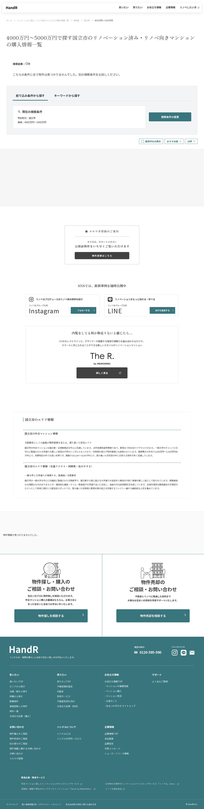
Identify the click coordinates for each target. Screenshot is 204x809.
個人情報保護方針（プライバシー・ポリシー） (42, 804)
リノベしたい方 (188, 7)
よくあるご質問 (160, 681)
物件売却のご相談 (18, 738)
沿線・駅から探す (18, 691)
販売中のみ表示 (153, 141)
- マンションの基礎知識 (116, 686)
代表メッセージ (112, 748)
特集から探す (16, 696)
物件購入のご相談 (18, 733)
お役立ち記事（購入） (21, 716)
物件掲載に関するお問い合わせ (25, 748)
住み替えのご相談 (18, 743)
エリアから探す (17, 686)
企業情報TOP (111, 733)
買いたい (123, 7)
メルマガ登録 (16, 758)
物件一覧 (14, 711)
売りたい (137, 7)
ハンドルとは (63, 733)
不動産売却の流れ (66, 701)
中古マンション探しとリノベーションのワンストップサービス (50, 783)
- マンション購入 (113, 691)
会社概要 (109, 738)
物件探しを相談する (51, 616)
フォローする (83, 310)
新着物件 (14, 701)
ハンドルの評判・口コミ (69, 738)
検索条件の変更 (170, 117)
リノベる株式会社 (113, 788)
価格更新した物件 (18, 706)
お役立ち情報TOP (114, 681)
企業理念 (109, 743)
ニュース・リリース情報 (117, 753)
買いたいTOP (16, 681)
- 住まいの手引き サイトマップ (120, 705)
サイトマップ (12, 804)
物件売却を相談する (153, 616)
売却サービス (63, 696)
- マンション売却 (113, 696)
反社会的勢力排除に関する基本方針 (81, 804)
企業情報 (170, 7)
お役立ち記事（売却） (68, 706)
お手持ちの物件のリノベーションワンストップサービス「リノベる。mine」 (141, 783)
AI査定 (60, 691)
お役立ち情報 (154, 7)
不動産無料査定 (65, 686)
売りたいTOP (64, 681)
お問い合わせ (16, 753)
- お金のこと (111, 701)
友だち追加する (162, 310)
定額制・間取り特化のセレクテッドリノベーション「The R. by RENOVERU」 (57, 788)
